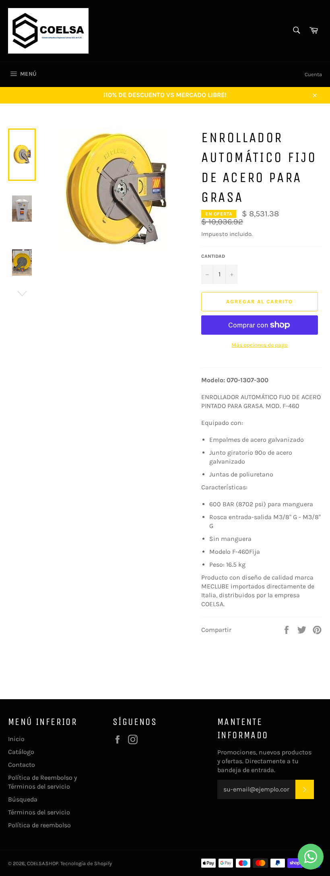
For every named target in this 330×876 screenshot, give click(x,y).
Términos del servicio (39, 812)
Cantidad (213, 256)
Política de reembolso (39, 825)
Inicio (16, 739)
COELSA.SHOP (42, 863)
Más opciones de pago (259, 345)
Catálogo (21, 752)
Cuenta (313, 74)
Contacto (21, 764)
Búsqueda (22, 799)
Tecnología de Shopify (86, 863)
